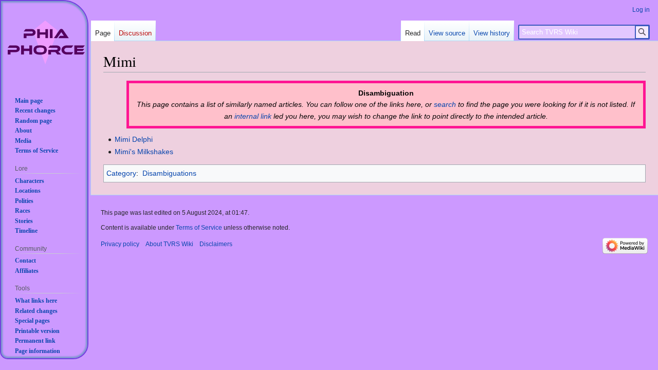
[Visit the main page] (46, 42)
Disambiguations (169, 173)
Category (121, 173)
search (445, 104)
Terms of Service (199, 227)
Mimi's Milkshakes (144, 151)
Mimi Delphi (134, 139)
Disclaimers (215, 244)
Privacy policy (120, 244)
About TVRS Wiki (169, 244)
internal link (252, 116)
